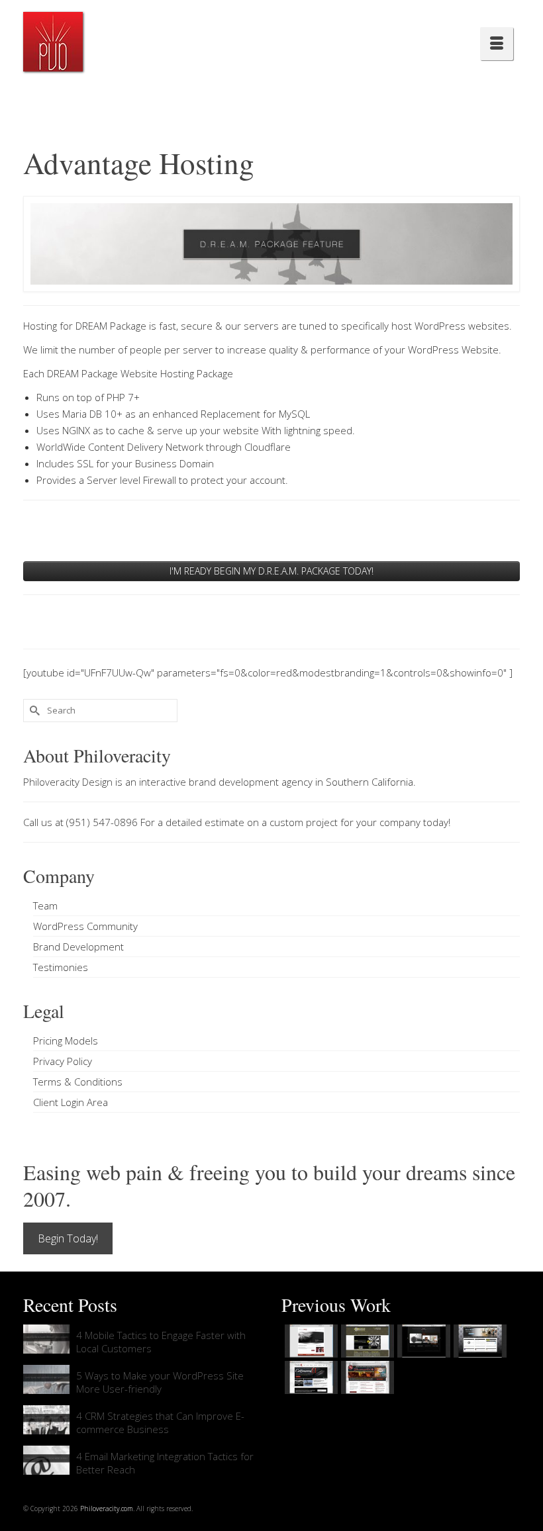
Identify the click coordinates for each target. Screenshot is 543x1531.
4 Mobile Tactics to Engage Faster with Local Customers (161, 1341)
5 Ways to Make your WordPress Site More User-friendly (160, 1382)
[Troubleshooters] (366, 1341)
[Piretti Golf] (309, 1377)
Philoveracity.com (106, 1508)
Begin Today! (68, 1238)
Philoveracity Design (68, 781)
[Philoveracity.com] (53, 41)
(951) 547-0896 (102, 822)
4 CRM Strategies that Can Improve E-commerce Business (160, 1422)
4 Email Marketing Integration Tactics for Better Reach (165, 1463)
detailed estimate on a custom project (252, 822)
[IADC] (366, 1377)
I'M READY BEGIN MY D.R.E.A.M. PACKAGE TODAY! (271, 571)
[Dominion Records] (422, 1341)
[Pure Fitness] (478, 1341)
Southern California (369, 781)
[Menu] (496, 43)
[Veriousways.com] (309, 1341)
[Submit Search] (33, 710)
